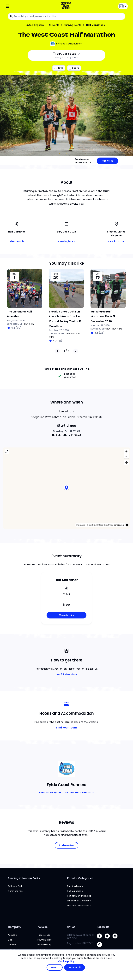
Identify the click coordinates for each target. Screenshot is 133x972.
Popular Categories (80, 878)
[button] (66, 488)
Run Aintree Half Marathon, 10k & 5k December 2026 (103, 316)
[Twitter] (108, 939)
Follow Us (103, 927)
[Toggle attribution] (127, 525)
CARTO (92, 525)
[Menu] (25, 6)
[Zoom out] (126, 456)
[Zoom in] (126, 451)
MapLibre (80, 525)
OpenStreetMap (105, 525)
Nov (14, 274)
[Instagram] (116, 939)
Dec (56, 274)
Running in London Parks (24, 878)
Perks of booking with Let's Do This (67, 369)
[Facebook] (101, 939)
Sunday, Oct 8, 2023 (66, 431)
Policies (42, 927)
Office (71, 927)
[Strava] (101, 948)
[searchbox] (66, 16)
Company (14, 927)
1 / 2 (66, 351)
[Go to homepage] (66, 6)
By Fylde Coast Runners (69, 43)
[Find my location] (126, 462)
